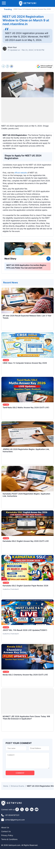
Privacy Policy (7, 835)
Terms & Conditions (9, 839)
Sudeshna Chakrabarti (11, 589)
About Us (5, 827)
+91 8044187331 (12, 815)
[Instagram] (27, 809)
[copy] (7, 66)
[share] (3, 66)
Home (5, 786)
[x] (22, 809)
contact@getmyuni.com (15, 820)
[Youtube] (36, 809)
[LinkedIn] (32, 809)
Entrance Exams (17, 786)
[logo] (27, 3)
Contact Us (6, 831)
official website (20, 173)
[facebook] (17, 809)
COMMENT (20, 773)
